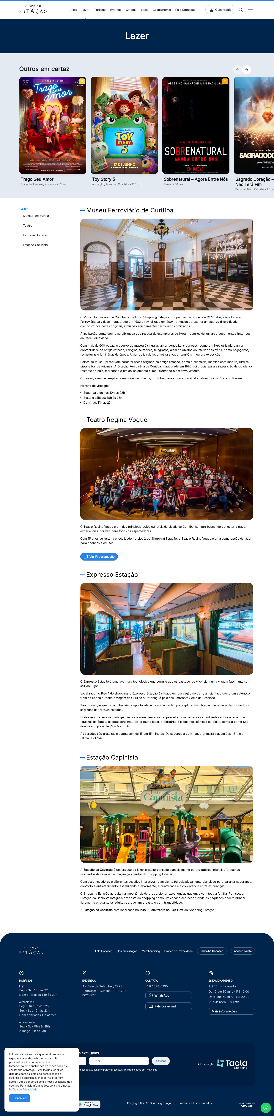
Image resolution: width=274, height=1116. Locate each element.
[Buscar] (240, 9)
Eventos (116, 9)
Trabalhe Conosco (211, 951)
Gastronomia (162, 9)
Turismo (100, 9)
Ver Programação (102, 556)
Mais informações (224, 1011)
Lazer (86, 9)
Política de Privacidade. (23, 1089)
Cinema (131, 9)
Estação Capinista (35, 245)
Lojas (144, 9)
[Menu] (250, 9)
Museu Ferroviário (36, 216)
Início (73, 9)
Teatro (27, 225)
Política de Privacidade (178, 951)
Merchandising (151, 951)
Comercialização (127, 951)
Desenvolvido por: (247, 1103)
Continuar (20, 1098)
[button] (237, 69)
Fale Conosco (185, 9)
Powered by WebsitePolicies (25, 1104)
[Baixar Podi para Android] (88, 1107)
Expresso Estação (35, 235)
